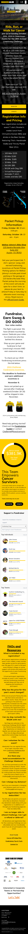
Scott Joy (12, 549)
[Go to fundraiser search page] (13, 2)
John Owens (13, 539)
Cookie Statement (13, 929)
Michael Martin (14, 568)
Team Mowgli (13, 630)
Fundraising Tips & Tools (14, 841)
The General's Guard (16, 601)
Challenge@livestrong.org (14, 431)
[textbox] (14, 529)
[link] (14, 111)
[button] (14, 106)
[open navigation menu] (26, 2)
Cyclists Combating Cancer (17, 592)
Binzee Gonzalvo (14, 559)
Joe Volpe (12, 578)
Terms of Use (5, 929)
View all (25, 534)
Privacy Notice (22, 928)
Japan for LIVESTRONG (17, 620)
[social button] (17, 2)
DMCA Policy (21, 929)
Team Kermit (13, 611)
